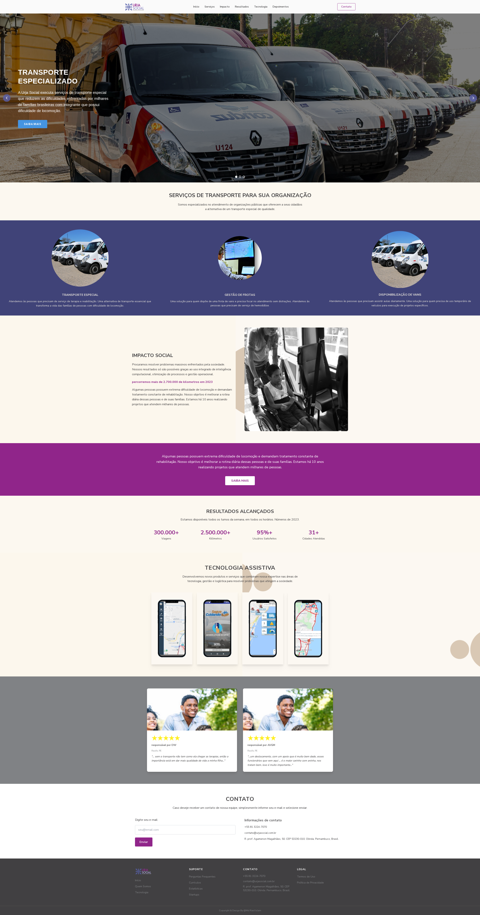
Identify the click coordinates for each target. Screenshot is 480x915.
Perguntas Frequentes (202, 876)
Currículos (195, 882)
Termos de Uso (306, 876)
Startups (194, 894)
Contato (346, 6)
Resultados (242, 6)
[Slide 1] (236, 177)
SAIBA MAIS (240, 481)
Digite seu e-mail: (146, 820)
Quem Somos (143, 886)
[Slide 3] (244, 177)
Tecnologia (260, 6)
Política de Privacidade (310, 882)
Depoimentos (281, 6)
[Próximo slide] (473, 98)
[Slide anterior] (6, 98)
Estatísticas (196, 888)
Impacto (225, 6)
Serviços (210, 6)
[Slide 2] (240, 177)
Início (196, 6)
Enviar (144, 842)
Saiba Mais (32, 124)
